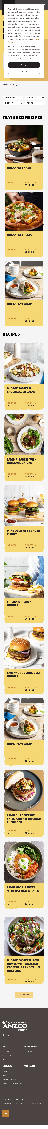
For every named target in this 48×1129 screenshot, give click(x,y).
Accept (24, 65)
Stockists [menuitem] (28, 1051)
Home (5, 85)
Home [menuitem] (4, 1046)
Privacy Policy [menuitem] (21, 1103)
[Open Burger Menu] (44, 5)
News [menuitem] (4, 1075)
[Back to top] (5, 1113)
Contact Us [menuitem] (7, 1055)
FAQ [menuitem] (4, 1059)
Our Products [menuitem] (30, 1046)
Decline (24, 71)
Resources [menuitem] (7, 1066)
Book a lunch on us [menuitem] (10, 1079)
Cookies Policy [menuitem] (36, 1103)
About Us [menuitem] (6, 1051)
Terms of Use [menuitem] (7, 1103)
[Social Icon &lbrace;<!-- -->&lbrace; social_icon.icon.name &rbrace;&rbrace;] (4, 1035)
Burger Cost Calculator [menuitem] (12, 1083)
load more (24, 995)
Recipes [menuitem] (5, 1071)
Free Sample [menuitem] (29, 1066)
